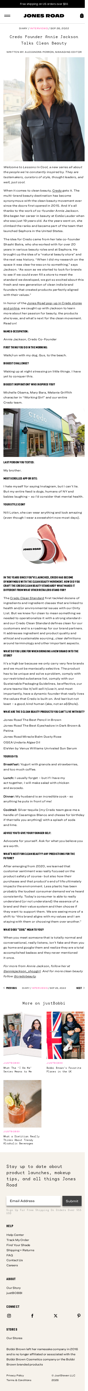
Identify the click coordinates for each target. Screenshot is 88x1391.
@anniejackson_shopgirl (22, 971)
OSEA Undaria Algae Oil (21, 742)
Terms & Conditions (18, 1379)
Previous (11, 988)
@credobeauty (25, 976)
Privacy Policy (15, 1375)
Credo (57, 190)
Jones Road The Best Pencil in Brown (32, 719)
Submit (72, 1201)
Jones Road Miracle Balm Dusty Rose (32, 736)
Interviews (39, 28)
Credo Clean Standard (27, 598)
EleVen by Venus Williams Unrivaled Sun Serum (40, 748)
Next (79, 988)
